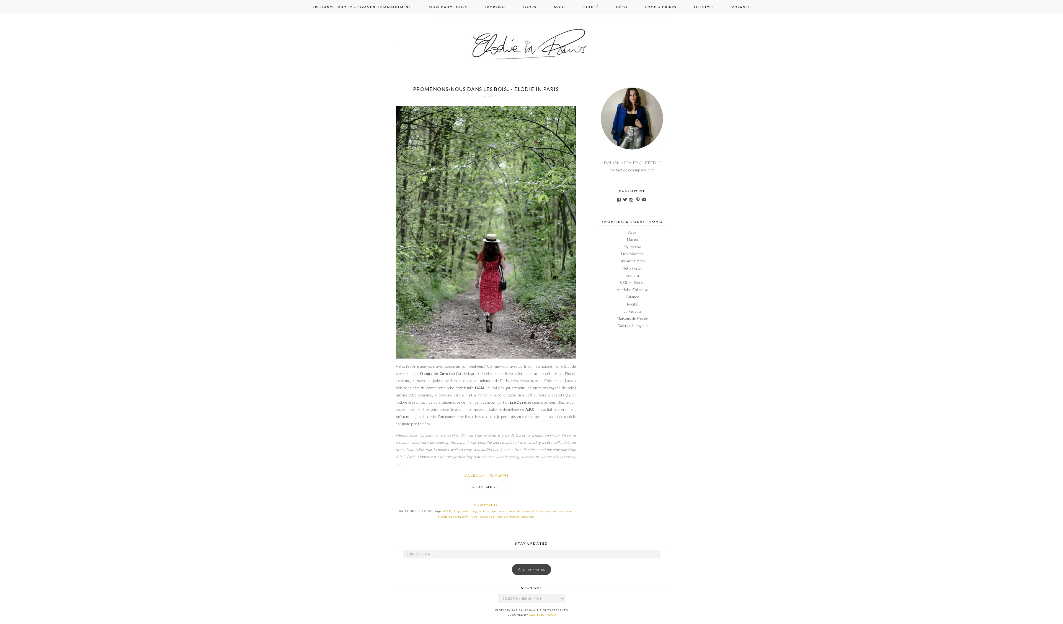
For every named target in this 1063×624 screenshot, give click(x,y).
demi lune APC (527, 511)
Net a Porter (632, 268)
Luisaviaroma (632, 254)
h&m (474, 516)
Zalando (632, 297)
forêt (465, 516)
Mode (560, 7)
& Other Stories (633, 282)
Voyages (741, 7)
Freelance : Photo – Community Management (362, 7)
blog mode (461, 511)
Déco (622, 7)
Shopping (495, 7)
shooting (528, 516)
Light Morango (542, 614)
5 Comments (486, 504)
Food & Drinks (661, 7)
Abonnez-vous (531, 569)
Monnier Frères (632, 261)
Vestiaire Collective (632, 290)
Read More (486, 487)
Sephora (632, 275)
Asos (632, 232)
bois (486, 511)
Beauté (591, 7)
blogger (476, 511)
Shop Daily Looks (448, 7)
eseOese (565, 511)
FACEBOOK (474, 475)
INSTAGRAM (497, 475)
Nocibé (632, 304)
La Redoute (632, 311)
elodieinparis (549, 511)
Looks (529, 7)
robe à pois (487, 516)
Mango (632, 239)
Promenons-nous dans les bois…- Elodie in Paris (486, 89)
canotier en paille (503, 511)
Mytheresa (632, 246)
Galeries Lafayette (632, 325)
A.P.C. (447, 511)
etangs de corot (449, 516)
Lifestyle (704, 7)
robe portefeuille (508, 516)
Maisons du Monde (632, 318)
